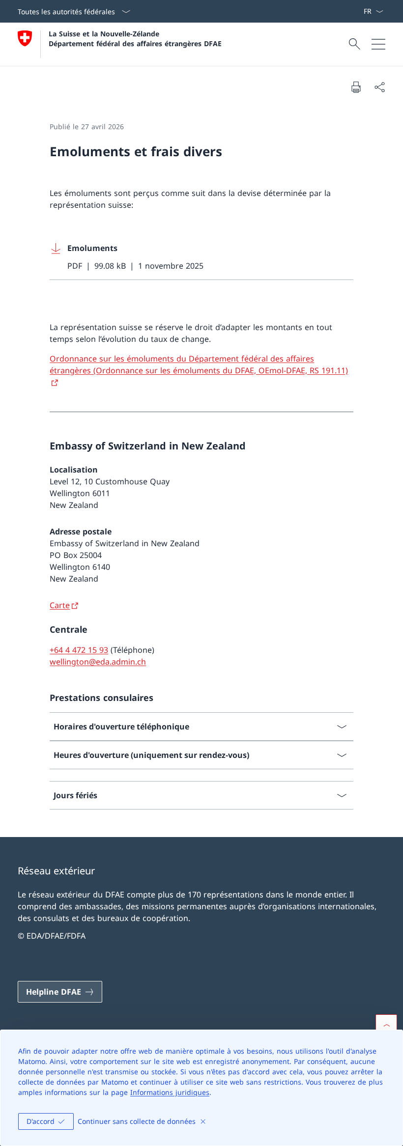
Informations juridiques (169, 1092)
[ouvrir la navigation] (378, 44)
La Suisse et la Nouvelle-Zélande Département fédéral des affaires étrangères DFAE (135, 38)
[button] (386, 1025)
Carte (60, 605)
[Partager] (379, 87)
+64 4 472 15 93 (79, 649)
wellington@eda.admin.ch (98, 661)
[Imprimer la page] (356, 87)
